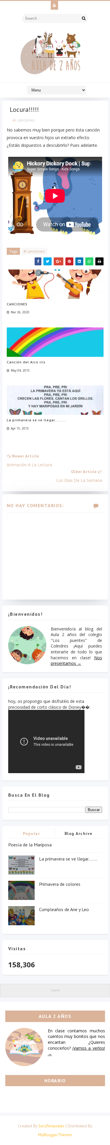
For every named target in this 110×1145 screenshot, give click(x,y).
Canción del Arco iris (26, 362)
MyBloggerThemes (55, 1134)
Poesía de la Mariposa (30, 845)
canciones (26, 120)
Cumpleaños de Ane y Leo (64, 909)
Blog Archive (79, 833)
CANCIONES (17, 304)
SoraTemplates (51, 1126)
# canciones (34, 251)
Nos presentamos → (76, 660)
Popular (31, 833)
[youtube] (54, 5)
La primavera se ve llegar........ (36, 420)
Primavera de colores (59, 884)
